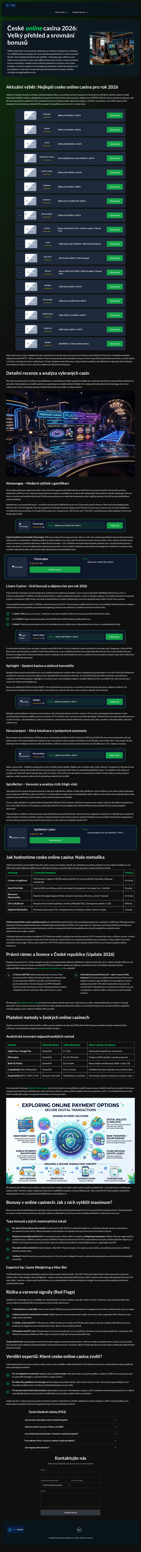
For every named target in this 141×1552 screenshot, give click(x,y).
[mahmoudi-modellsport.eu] (11, 5)
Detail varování (55, 840)
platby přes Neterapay (37, 1088)
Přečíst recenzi (55, 570)
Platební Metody (78, 12)
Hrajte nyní (114, 525)
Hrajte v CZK (114, 755)
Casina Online (60, 12)
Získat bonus (115, 115)
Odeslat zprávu (70, 1512)
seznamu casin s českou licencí (49, 968)
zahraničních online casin (27, 1002)
